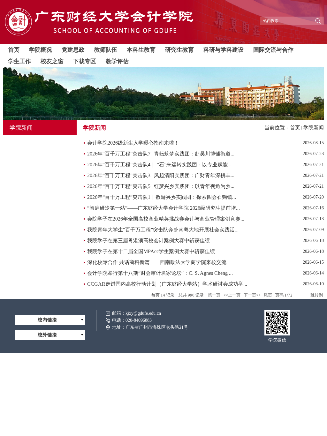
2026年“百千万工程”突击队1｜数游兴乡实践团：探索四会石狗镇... (161, 197)
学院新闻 (313, 127)
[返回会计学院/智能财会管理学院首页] (99, 36)
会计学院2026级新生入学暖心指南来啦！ (133, 143)
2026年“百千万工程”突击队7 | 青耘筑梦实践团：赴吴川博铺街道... (160, 153)
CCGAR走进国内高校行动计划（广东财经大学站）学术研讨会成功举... (167, 284)
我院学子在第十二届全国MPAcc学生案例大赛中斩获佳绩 (151, 251)
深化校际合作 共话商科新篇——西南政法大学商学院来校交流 (156, 262)
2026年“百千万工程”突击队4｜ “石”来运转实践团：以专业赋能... (159, 164)
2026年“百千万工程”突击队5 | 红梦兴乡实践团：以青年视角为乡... (160, 186)
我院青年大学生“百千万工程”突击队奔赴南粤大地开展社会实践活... (163, 229)
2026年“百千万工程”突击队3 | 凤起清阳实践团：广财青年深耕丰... (160, 175)
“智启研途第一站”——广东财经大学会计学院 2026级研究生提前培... (163, 208)
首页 (295, 127)
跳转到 (317, 295)
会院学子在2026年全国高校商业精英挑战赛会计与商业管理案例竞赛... (165, 219)
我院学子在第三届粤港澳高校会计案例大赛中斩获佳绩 (148, 240)
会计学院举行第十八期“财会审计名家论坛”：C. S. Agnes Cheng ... (160, 273)
